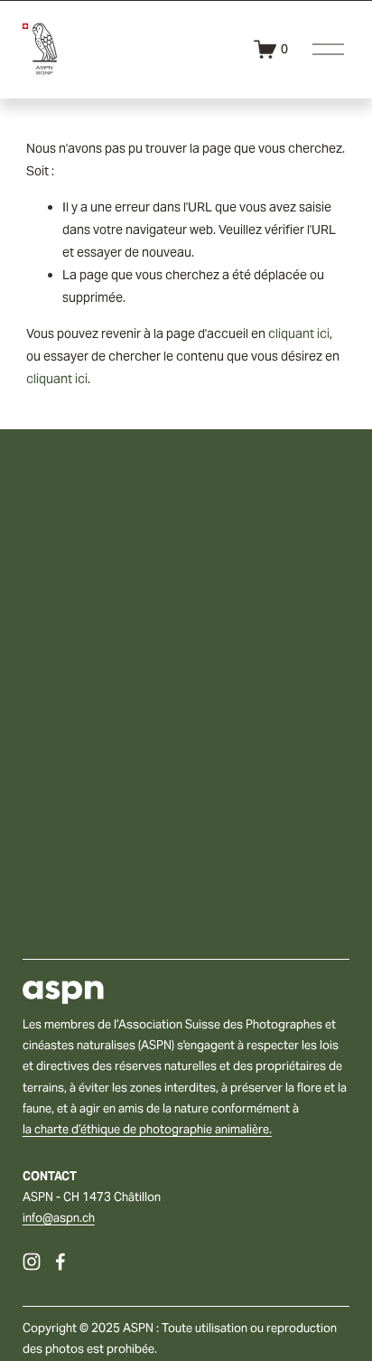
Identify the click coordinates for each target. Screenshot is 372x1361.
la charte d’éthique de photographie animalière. (147, 1129)
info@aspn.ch (59, 1217)
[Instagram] (32, 1262)
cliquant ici (299, 333)
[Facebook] (60, 1262)
